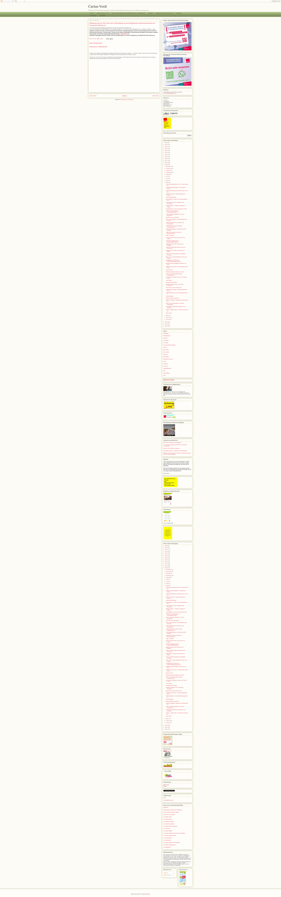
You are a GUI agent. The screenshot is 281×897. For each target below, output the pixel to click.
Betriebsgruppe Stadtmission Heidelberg (172, 809)
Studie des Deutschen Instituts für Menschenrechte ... (173, 233)
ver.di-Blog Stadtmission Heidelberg (171, 842)
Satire (164, 361)
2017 (166, 160)
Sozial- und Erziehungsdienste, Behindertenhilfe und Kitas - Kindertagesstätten (128, 13)
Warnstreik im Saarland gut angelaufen (172, 442)
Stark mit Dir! (169, 313)
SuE (164, 370)
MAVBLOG (165, 807)
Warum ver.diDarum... (166, 785)
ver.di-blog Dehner (167, 837)
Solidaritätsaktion (167, 368)
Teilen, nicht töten (170, 235)
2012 (166, 326)
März (167, 315)
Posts (166, 872)
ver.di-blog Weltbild (167, 830)
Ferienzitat (165, 342)
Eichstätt (165, 338)
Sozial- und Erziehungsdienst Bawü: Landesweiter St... (174, 274)
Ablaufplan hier (125, 33)
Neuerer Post (92, 95)
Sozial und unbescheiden (169, 814)
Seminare (165, 363)
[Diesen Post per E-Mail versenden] (106, 39)
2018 (166, 158)
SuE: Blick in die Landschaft (172, 217)
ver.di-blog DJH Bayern (168, 821)
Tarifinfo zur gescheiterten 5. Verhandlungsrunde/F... (172, 211)
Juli (167, 176)
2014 (166, 322)
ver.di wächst (169, 280)
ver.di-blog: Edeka (167, 816)
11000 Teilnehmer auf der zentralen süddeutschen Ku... (174, 226)
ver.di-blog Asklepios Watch (169, 835)
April (167, 182)
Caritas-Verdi (97, 6)
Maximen (165, 354)
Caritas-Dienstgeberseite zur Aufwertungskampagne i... (172, 241)
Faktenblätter (179, 13)
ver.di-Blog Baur (167, 847)
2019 (166, 156)
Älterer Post (156, 95)
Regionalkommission (168, 359)
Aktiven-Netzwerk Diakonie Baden (171, 812)
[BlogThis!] (108, 39)
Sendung (165, 366)
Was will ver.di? (169, 269)
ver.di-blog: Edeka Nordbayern (170, 826)
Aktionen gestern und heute (172, 298)
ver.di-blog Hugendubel (168, 823)
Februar (168, 317)
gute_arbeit (166, 349)
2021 (166, 152)
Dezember (168, 166)
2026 (166, 142)
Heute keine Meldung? (171, 197)
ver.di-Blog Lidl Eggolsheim (169, 844)
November (168, 168)
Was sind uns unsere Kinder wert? (174, 287)
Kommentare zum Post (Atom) (126, 99)
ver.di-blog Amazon (167, 819)
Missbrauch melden (168, 380)
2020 (166, 154)
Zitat (164, 375)
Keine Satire (166, 352)
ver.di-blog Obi (166, 828)
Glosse (165, 347)
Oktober (168, 170)
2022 (166, 150)
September (169, 172)
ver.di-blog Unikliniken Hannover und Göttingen (174, 833)
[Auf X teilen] (109, 39)
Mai (167, 180)
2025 (166, 144)
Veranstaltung (166, 373)
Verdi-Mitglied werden (168, 800)
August (168, 174)
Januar (168, 319)
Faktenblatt (166, 340)
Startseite (92, 13)
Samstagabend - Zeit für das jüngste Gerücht (176, 208)
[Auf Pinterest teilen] (112, 39)
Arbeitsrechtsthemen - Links (103, 13)
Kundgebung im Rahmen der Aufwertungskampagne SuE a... (174, 261)
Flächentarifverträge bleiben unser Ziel (175, 271)
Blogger (148, 894)
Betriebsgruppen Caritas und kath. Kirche (164, 13)
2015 (166, 164)
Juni (167, 178)
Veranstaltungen (93, 15)
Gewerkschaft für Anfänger (169, 345)
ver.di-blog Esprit (167, 840)
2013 (166, 324)
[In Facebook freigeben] (111, 39)
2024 (166, 146)
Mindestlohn (166, 356)
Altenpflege (150, 13)
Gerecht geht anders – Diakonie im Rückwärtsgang (175, 450)
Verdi (164, 797)
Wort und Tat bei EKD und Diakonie (171, 448)
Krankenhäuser (103, 15)
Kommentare (168, 875)
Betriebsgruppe (166, 335)
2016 (166, 162)
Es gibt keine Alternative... (172, 282)
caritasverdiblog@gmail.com (169, 93)
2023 (166, 148)
